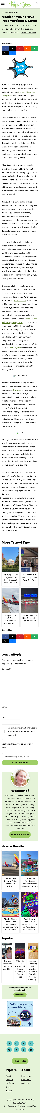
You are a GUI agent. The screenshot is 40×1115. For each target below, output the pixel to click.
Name (4, 707)
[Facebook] (9, 1043)
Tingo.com (17, 390)
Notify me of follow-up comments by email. (17, 746)
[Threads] (9, 1049)
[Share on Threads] (5, 53)
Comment (6, 669)
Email (4, 717)
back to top (20, 1061)
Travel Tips (13, 12)
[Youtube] (16, 1043)
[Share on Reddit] (27, 48)
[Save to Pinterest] (20, 48)
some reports (15, 347)
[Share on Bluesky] (12, 53)
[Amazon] (23, 1049)
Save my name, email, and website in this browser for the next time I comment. (22, 731)
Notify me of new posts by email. (15, 756)
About (8, 1076)
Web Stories (26, 1079)
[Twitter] (16, 1049)
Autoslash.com (20, 300)
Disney (8, 1087)
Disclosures (26, 1076)
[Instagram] (31, 1043)
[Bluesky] (31, 1049)
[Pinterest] (23, 1043)
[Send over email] (34, 48)
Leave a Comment (28, 32)
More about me (18, 834)
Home (4, 12)
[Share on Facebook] (5, 48)
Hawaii (9, 1090)
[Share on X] (12, 48)
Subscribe (19, 994)
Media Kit (25, 1083)
